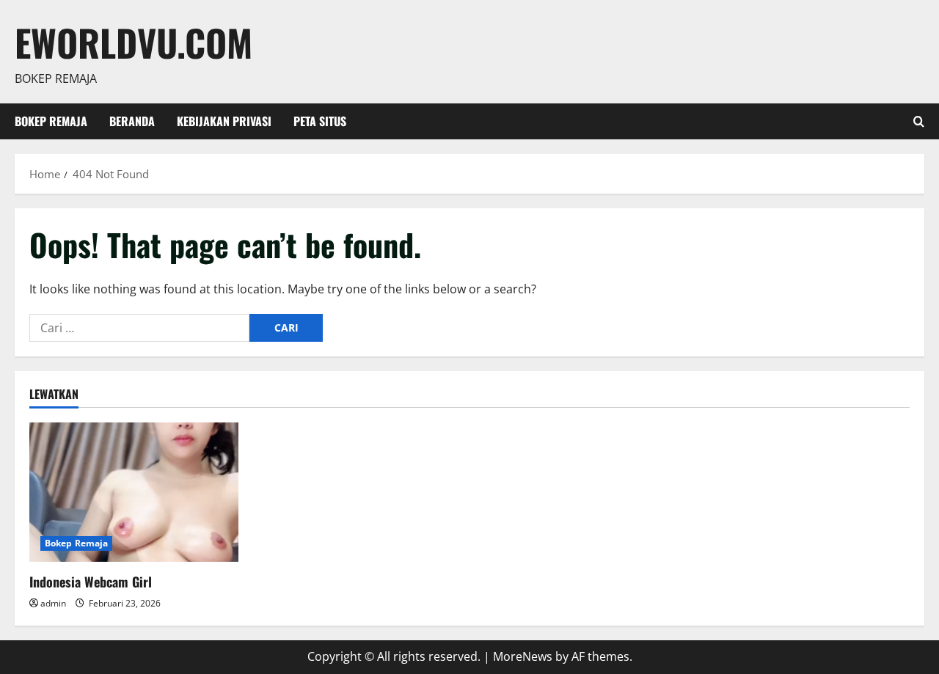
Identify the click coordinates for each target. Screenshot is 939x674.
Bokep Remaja (51, 121)
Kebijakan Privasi (224, 121)
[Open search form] (918, 121)
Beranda (132, 121)
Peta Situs (319, 121)
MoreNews (522, 656)
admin (53, 603)
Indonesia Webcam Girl (90, 581)
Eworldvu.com (133, 42)
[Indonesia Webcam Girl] (133, 492)
